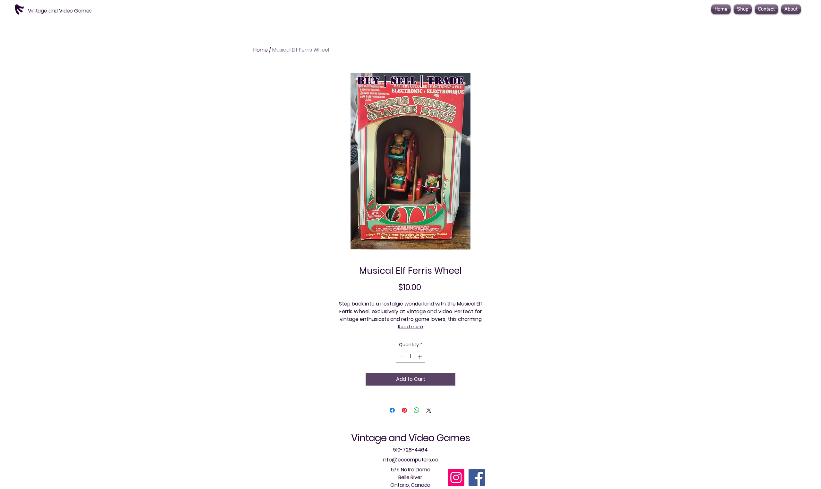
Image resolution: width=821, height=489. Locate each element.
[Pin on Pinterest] (404, 410)
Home (260, 49)
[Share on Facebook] (392, 410)
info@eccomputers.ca (410, 459)
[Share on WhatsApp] (416, 410)
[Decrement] (401, 356)
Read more (410, 326)
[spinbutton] (410, 356)
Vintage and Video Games (410, 438)
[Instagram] (456, 477)
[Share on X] (429, 410)
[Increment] (420, 356)
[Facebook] (477, 477)
